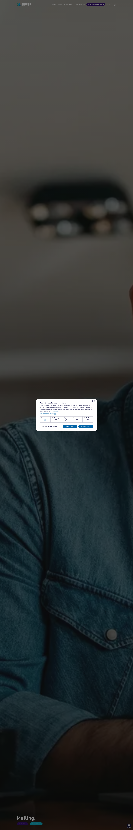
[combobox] (92, 401)
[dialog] (66, 415)
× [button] (94, 401)
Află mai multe (56, 411)
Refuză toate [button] (70, 426)
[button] (66, 414)
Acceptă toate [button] (85, 426)
